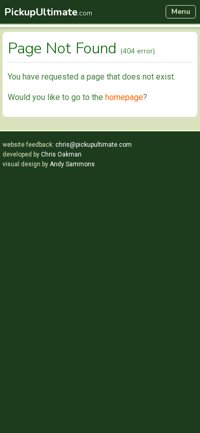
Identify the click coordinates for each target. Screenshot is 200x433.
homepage (124, 97)
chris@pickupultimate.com (93, 144)
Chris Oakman (61, 154)
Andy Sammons (72, 164)
